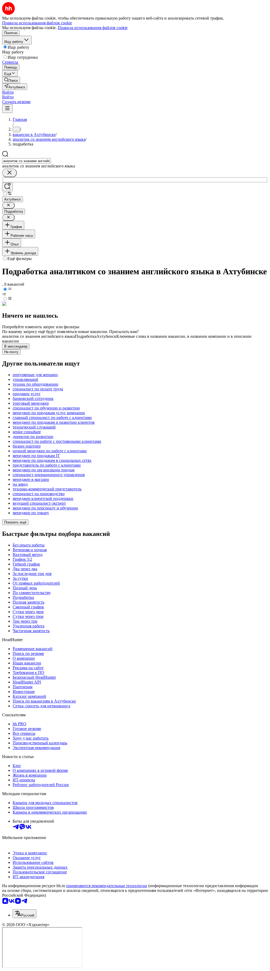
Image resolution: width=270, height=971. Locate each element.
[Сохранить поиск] (7, 187)
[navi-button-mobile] (7, 108)
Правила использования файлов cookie (93, 27)
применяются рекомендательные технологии (106, 885)
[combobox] (26, 161)
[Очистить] (9, 172)
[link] (11, 80)
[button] (8, 92)
